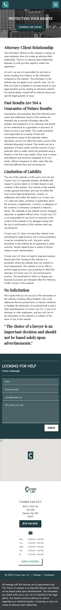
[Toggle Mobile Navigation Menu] (55, 4)
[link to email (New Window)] (30, 533)
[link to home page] (30, 4)
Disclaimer (49, 575)
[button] (30, 456)
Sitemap (37, 575)
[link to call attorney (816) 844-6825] (5, 4)
